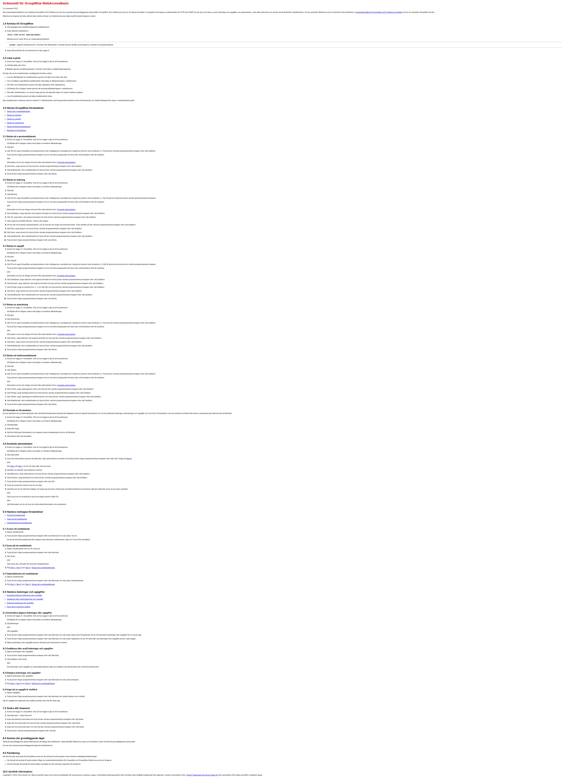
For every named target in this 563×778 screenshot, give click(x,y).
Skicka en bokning (14, 115)
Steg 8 (129, 459)
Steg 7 (20, 466)
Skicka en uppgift (14, 119)
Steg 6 (27, 568)
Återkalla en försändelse (16, 130)
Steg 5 (18, 568)
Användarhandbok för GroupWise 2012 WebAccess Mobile (379, 12)
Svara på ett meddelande (17, 519)
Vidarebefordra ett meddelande (19, 523)
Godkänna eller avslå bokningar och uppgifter (25, 599)
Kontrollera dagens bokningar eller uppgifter (24, 595)
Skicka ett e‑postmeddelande (18, 111)
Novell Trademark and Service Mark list (202, 775)
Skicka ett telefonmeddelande (18, 127)
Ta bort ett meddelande (16, 515)
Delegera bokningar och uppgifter (20, 603)
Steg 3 (12, 568)
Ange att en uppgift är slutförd (18, 607)
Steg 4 (12, 466)
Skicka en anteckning (15, 123)
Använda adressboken (66, 162)
